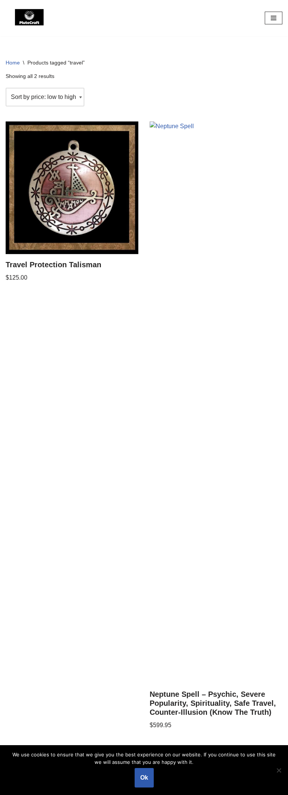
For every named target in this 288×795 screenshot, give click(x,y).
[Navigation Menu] (273, 18)
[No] (278, 770)
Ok (144, 777)
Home (13, 63)
